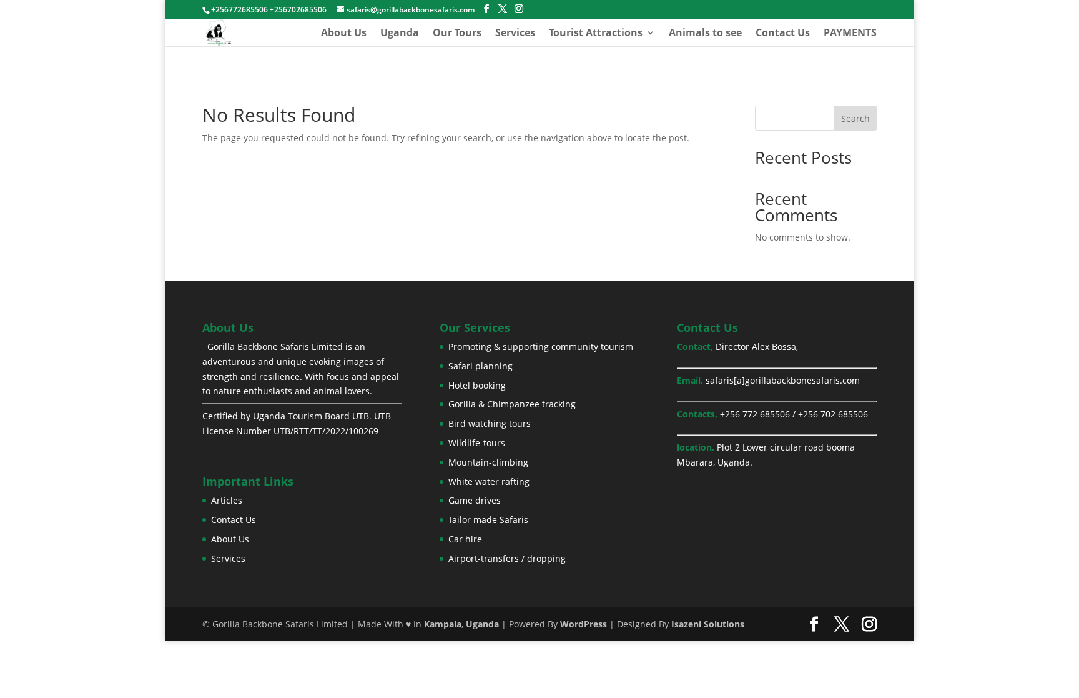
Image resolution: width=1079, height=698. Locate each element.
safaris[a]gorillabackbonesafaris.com (783, 380)
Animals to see (705, 33)
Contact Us (783, 33)
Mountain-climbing (488, 462)
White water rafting (489, 481)
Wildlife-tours (476, 443)
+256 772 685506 (755, 414)
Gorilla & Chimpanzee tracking (512, 404)
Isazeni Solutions (707, 624)
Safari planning (480, 366)
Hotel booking (477, 385)
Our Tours (457, 33)
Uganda (399, 33)
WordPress (583, 624)
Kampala (442, 624)
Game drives (474, 500)
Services (515, 33)
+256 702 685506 (833, 414)
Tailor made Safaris (488, 520)
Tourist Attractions (596, 33)
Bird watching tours (489, 423)
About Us (344, 33)
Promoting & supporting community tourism (540, 346)
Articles (226, 500)
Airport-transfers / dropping (507, 558)
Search (855, 118)
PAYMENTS (850, 33)
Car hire (465, 539)
